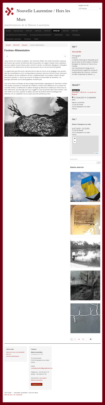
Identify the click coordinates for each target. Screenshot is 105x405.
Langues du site (83, 5)
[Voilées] (65, 56)
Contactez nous (36, 384)
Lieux (67, 35)
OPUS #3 (47, 31)
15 (83, 339)
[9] (91, 339)
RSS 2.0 (8, 354)
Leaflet (96, 153)
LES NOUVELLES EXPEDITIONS (16, 35)
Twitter (36, 39)
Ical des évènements (12, 356)
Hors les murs (18, 31)
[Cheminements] (85, 285)
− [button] (74, 141)
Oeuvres (24, 45)
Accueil (8, 31)
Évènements (59, 35)
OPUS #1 (29, 31)
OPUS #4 (56, 31)
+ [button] (74, 138)
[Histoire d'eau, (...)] (6, 56)
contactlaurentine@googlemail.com (41, 368)
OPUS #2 (38, 31)
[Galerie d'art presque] (85, 219)
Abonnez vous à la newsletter (15, 352)
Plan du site (8, 395)
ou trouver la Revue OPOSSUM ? (40, 35)
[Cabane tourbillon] (85, 187)
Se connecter (18, 395)
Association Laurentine (13, 39)
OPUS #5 (65, 31)
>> (98, 162)
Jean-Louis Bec (76, 52)
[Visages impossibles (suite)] (85, 318)
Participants (76, 35)
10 (79, 339)
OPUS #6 (75, 31)
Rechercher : (74, 159)
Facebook (27, 39)
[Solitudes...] (85, 252)
